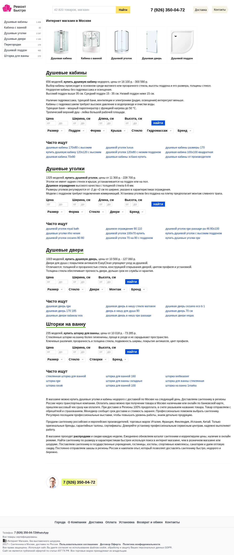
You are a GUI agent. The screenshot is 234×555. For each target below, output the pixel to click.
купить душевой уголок (81, 177)
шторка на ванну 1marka (180, 385)
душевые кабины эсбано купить (126, 156)
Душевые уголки (15, 33)
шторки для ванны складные (124, 380)
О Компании (77, 522)
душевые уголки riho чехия (63, 233)
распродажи (82, 436)
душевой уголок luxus (119, 147)
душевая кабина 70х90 (60, 156)
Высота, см (133, 118)
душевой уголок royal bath (62, 228)
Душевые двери (15, 39)
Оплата (110, 522)
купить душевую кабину (80, 81)
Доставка (96, 522)
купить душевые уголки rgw (182, 237)
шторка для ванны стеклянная (184, 380)
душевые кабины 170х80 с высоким (69, 147)
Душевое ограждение (60, 185)
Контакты (172, 522)
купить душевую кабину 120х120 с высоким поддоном (73, 152)
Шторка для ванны (16, 55)
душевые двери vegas (179, 315)
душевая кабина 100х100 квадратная (189, 152)
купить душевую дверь (81, 259)
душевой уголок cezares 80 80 (65, 237)
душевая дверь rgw (58, 306)
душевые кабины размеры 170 (185, 147)
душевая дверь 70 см (179, 310)
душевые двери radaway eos (64, 315)
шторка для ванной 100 (121, 385)
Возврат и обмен (150, 522)
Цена (50, 118)
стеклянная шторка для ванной (66, 376)
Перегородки (12, 44)
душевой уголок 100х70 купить (125, 233)
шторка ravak (54, 385)
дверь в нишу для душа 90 (122, 310)
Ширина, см (81, 118)
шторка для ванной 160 (121, 376)
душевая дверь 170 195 (61, 310)
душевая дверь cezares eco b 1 (185, 306)
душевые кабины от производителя (188, 156)
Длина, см (106, 118)
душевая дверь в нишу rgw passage (128, 315)
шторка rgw (53, 380)
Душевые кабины (15, 22)
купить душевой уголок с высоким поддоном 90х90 (193, 233)
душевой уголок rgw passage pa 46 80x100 (192, 228)
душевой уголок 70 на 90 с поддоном (129, 237)
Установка (126, 522)
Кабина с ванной (15, 27)
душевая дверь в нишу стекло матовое (131, 306)
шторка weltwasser (177, 376)
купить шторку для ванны (81, 333)
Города (60, 522)
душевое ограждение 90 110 (124, 228)
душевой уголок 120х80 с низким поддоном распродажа (133, 152)
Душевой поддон (15, 50)
